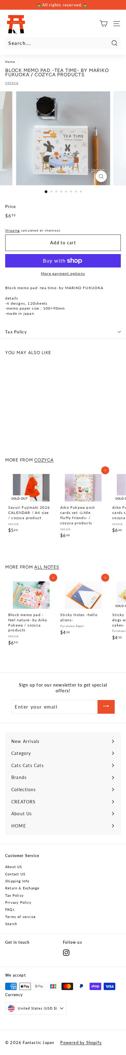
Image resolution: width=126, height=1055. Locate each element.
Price (10, 206)
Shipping (12, 230)
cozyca (11, 82)
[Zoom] (101, 176)
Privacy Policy (18, 902)
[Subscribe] (106, 707)
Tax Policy (16, 331)
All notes (46, 567)
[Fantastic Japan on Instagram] (66, 952)
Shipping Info (17, 881)
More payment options (63, 273)
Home (10, 61)
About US (13, 867)
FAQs (10, 909)
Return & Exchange (22, 888)
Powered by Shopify (81, 1042)
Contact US (15, 874)
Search (11, 924)
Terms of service (20, 917)
